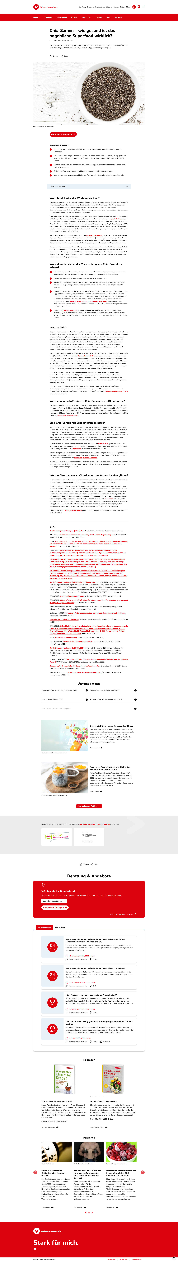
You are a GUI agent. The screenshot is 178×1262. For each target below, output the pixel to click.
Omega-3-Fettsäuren (73, 510)
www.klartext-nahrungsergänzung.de (94, 824)
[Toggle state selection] (139, 7)
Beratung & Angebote (61, 134)
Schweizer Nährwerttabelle (67, 415)
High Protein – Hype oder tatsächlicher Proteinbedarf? (91, 995)
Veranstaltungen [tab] (44, 927)
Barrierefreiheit (137, 1260)
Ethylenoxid (76, 449)
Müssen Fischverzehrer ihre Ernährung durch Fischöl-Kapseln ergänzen (87, 535)
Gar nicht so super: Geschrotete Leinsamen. (84, 672)
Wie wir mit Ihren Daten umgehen (121, 914)
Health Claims (115, 219)
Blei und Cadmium (90, 458)
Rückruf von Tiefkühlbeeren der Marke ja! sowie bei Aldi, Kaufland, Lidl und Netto (121, 1173)
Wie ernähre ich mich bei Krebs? (56, 1101)
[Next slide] (143, 1172)
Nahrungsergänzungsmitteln (116, 391)
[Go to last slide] (35, 1172)
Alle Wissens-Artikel (87, 806)
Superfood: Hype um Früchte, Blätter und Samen (59, 690)
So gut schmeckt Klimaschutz (103, 1101)
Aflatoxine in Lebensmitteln (66, 637)
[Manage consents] (174, 1258)
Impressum (123, 1260)
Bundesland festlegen (53, 907)
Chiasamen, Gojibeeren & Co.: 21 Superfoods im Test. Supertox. (75, 666)
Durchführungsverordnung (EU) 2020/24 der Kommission (72, 582)
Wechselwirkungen (70, 310)
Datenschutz (111, 1260)
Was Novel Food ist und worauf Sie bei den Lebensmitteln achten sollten (110, 768)
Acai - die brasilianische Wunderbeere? (56, 709)
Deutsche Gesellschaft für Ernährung (64, 619)
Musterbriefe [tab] (60, 927)
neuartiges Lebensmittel (83, 356)
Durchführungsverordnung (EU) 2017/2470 (67, 531)
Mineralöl (78, 458)
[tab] (85, 1212)
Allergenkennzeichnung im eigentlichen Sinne (88, 301)
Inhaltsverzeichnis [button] (57, 186)
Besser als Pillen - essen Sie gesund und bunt (111, 726)
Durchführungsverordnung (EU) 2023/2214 (67, 648)
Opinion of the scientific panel (72, 596)
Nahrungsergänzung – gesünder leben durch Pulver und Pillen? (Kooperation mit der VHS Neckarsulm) (95, 940)
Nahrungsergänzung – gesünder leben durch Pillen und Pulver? (95, 968)
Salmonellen (103, 444)
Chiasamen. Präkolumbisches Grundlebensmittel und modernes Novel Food (95, 613)
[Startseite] (45, 7)
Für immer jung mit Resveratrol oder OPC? (106, 699)
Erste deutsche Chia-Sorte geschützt (77, 641)
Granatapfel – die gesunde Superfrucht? (105, 690)
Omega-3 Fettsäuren (94, 235)
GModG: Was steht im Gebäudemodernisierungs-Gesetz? (53, 1173)
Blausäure (109, 499)
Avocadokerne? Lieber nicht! (51, 699)
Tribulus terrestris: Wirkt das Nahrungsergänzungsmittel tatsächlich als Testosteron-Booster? (87, 1174)
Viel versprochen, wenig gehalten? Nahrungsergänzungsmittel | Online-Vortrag (99, 1022)
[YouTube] (34, 1249)
